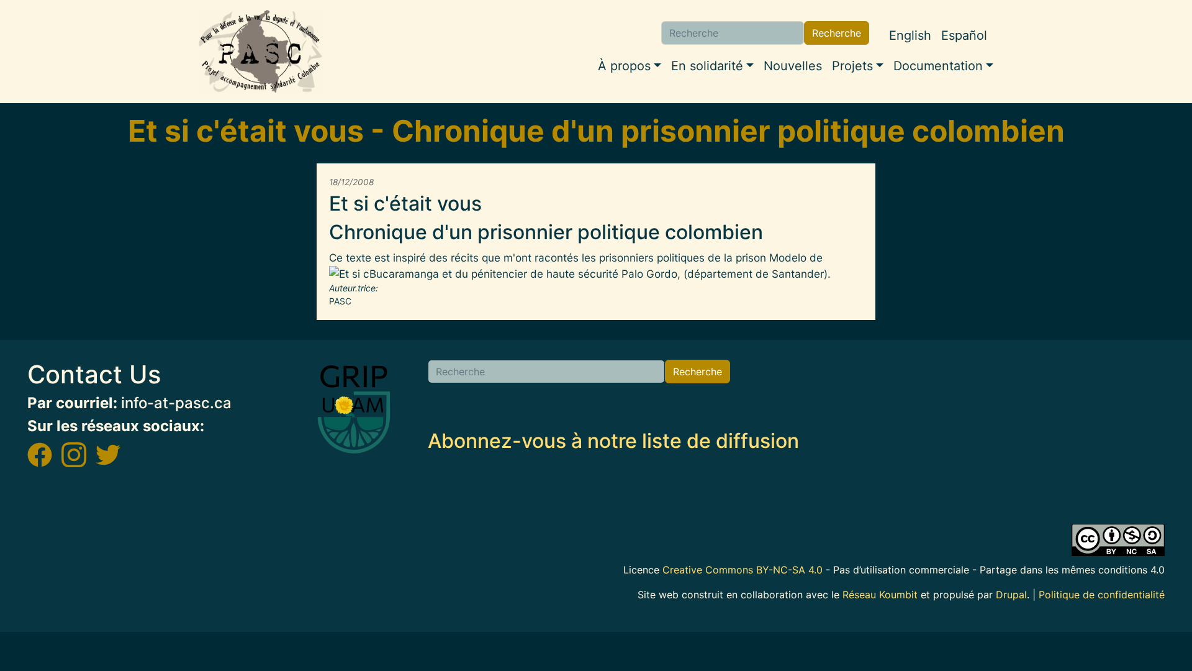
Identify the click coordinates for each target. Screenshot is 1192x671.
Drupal (1011, 594)
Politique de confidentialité (1102, 594)
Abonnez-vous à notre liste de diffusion (613, 441)
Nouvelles (793, 65)
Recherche (836, 33)
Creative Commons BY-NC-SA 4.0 (742, 570)
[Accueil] (261, 51)
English (910, 35)
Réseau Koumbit (880, 594)
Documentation (938, 65)
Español (964, 35)
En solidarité (707, 65)
